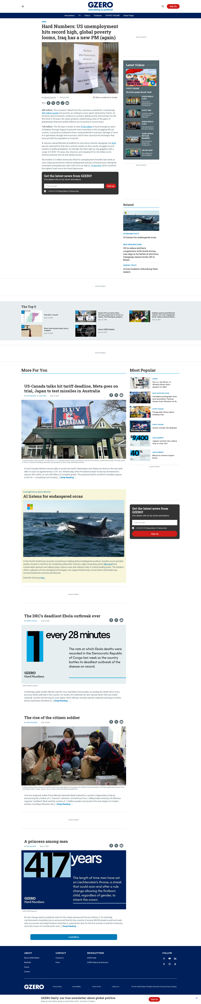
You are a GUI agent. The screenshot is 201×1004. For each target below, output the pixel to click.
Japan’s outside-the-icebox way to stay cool (164, 442)
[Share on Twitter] (53, 103)
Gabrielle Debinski (50, 97)
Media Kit (27, 962)
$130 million (86, 126)
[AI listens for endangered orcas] (141, 220)
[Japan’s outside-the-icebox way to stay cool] (140, 440)
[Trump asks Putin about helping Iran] (140, 411)
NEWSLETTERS (95, 953)
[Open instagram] (169, 964)
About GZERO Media (106, 329)
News (44, 22)
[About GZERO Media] (85, 330)
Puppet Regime (132, 88)
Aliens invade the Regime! (164, 428)
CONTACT (61, 953)
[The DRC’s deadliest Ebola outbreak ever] (73, 654)
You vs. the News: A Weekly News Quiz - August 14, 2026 (161, 384)
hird (114, 143)
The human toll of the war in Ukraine (148, 128)
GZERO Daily (91, 958)
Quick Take (146, 110)
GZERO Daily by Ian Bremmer (97, 962)
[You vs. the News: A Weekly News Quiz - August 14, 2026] (140, 383)
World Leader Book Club (138, 92)
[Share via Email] (67, 103)
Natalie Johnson (31, 621)
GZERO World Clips (147, 98)
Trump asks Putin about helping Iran (163, 413)
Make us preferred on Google (106, 97)
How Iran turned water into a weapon (56, 329)
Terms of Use (74, 191)
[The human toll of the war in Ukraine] (133, 125)
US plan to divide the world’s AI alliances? (147, 115)
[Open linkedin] (175, 958)
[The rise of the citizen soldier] (73, 755)
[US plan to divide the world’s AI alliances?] (133, 113)
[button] (173, 6)
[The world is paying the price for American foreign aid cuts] (133, 100)
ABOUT (28, 953)
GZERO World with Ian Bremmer (147, 136)
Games (154, 379)
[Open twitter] (164, 958)
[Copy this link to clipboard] (62, 103)
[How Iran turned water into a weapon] (31, 330)
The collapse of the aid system (147, 154)
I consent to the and (63, 191)
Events (26, 967)
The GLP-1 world (51, 315)
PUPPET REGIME (113, 15)
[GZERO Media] (100, 6)
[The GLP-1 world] (31, 316)
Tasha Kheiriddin (31, 722)
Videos (87, 15)
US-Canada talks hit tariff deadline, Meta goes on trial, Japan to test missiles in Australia (71, 388)
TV (79, 15)
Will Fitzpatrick (31, 396)
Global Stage (128, 15)
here (42, 577)
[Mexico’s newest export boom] (140, 455)
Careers (27, 972)
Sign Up (154, 999)
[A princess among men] (73, 879)
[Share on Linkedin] (58, 103)
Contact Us (60, 958)
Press (58, 962)
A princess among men (46, 841)
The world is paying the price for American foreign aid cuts (147, 104)
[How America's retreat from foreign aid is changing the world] (133, 139)
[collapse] (197, 998)
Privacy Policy (62, 191)
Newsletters (70, 15)
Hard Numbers (158, 438)
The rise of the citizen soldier (52, 717)
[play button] (141, 77)
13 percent (96, 165)
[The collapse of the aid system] (133, 152)
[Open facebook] (164, 964)
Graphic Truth (129, 265)
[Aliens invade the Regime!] (140, 426)
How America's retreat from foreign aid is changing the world (147, 144)
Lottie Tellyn (42, 396)
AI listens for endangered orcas (139, 237)
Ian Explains (147, 150)
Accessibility (76, 986)
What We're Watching (132, 244)
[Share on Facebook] (48, 103)
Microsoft (47, 492)
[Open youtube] (169, 958)
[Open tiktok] (175, 964)
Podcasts (98, 15)
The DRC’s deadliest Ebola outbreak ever (62, 615)
